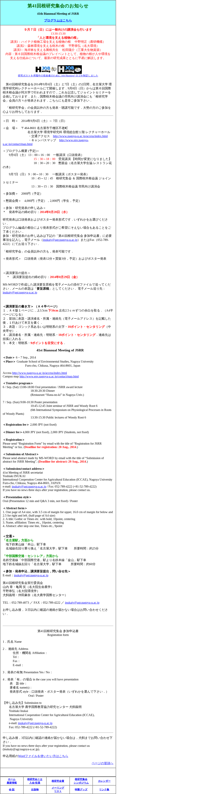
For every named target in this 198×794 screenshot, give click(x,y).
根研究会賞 (58, 780)
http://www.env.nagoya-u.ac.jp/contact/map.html (49, 376)
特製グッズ (81, 789)
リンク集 (104, 789)
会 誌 (12, 789)
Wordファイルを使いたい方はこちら (43, 756)
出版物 (35, 789)
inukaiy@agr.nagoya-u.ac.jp (60, 239)
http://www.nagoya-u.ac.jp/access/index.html (80, 136)
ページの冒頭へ (102, 763)
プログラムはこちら (58, 20)
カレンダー (104, 780)
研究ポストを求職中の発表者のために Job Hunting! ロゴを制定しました (58, 75)
